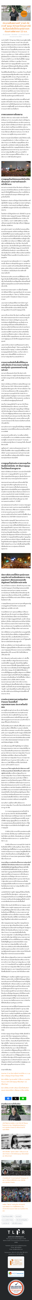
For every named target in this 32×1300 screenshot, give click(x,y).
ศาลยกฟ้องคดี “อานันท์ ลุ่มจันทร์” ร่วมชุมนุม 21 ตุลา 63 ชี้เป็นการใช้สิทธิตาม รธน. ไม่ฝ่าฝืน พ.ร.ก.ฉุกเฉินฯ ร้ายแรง (15, 1180)
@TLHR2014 (18, 1247)
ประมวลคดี (18, 1216)
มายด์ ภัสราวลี (5, 1223)
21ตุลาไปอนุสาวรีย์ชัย (7, 1216)
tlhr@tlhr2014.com (18, 1249)
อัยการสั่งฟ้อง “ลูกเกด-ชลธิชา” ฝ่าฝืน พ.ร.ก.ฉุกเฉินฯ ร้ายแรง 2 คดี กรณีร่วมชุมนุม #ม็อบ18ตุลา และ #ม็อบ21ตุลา (15, 1081)
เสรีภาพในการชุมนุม (17, 1223)
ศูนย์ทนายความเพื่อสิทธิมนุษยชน (19, 1245)
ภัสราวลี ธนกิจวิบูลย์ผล (21, 1220)
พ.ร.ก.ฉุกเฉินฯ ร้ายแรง (7, 1220)
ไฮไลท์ (20, 36)
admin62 (15, 34)
